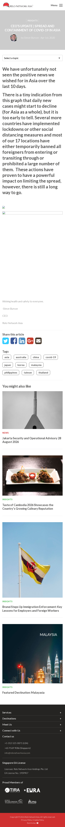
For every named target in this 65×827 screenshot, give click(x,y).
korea (21, 364)
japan (7, 364)
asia (6, 357)
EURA (32, 790)
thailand (43, 372)
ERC (14, 802)
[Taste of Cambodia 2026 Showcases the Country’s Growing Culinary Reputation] (32, 475)
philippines (10, 372)
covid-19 (51, 357)
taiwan (28, 372)
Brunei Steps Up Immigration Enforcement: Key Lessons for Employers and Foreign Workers (32, 608)
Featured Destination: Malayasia (23, 692)
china (36, 357)
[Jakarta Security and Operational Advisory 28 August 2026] (32, 410)
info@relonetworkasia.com (17, 753)
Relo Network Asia (17, 5)
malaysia (36, 364)
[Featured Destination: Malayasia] (32, 653)
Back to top (32, 823)
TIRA (12, 790)
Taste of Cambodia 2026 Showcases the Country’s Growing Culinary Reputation (27, 506)
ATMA (32, 802)
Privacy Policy (26, 820)
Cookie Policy (38, 820)
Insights (32, 20)
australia (21, 357)
